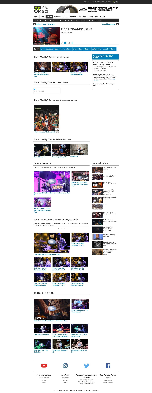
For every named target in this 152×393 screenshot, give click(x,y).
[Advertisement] (105, 102)
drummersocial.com (86, 380)
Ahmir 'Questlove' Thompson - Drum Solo (109, 213)
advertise (65, 378)
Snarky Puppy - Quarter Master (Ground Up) (109, 175)
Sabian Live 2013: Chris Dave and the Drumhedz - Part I (42, 210)
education (82, 17)
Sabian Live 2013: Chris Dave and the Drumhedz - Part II (80, 184)
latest (36, 49)
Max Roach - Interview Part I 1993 (109, 235)
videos (65, 17)
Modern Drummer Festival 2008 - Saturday (109, 220)
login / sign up (44, 378)
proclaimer (108, 380)
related (113, 49)
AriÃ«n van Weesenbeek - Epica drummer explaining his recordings (109, 252)
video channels (47, 49)
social (105, 49)
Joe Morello (74, 156)
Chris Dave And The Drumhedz (45, 132)
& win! (44, 382)
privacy (108, 378)
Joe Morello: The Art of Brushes (109, 168)
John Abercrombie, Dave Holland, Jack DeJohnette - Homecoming (108, 192)
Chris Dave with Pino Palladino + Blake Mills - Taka (41, 74)
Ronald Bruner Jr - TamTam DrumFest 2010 (109, 183)
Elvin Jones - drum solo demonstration (109, 198)
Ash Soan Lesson (108, 205)
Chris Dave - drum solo (41, 334)
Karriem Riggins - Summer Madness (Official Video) (108, 229)
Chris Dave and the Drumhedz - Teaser (47, 254)
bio (80, 49)
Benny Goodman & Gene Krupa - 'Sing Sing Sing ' (109, 243)
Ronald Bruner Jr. (109, 24)
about (65, 380)
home (36, 17)
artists (49, 17)
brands (73, 17)
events (90, 17)
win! (96, 17)
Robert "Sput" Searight (45, 24)
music (102, 17)
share (44, 380)
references (96, 49)
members (57, 17)
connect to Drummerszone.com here (98, 2)
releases (87, 49)
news (42, 17)
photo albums (66, 49)
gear (57, 49)
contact (65, 382)
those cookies (108, 382)
